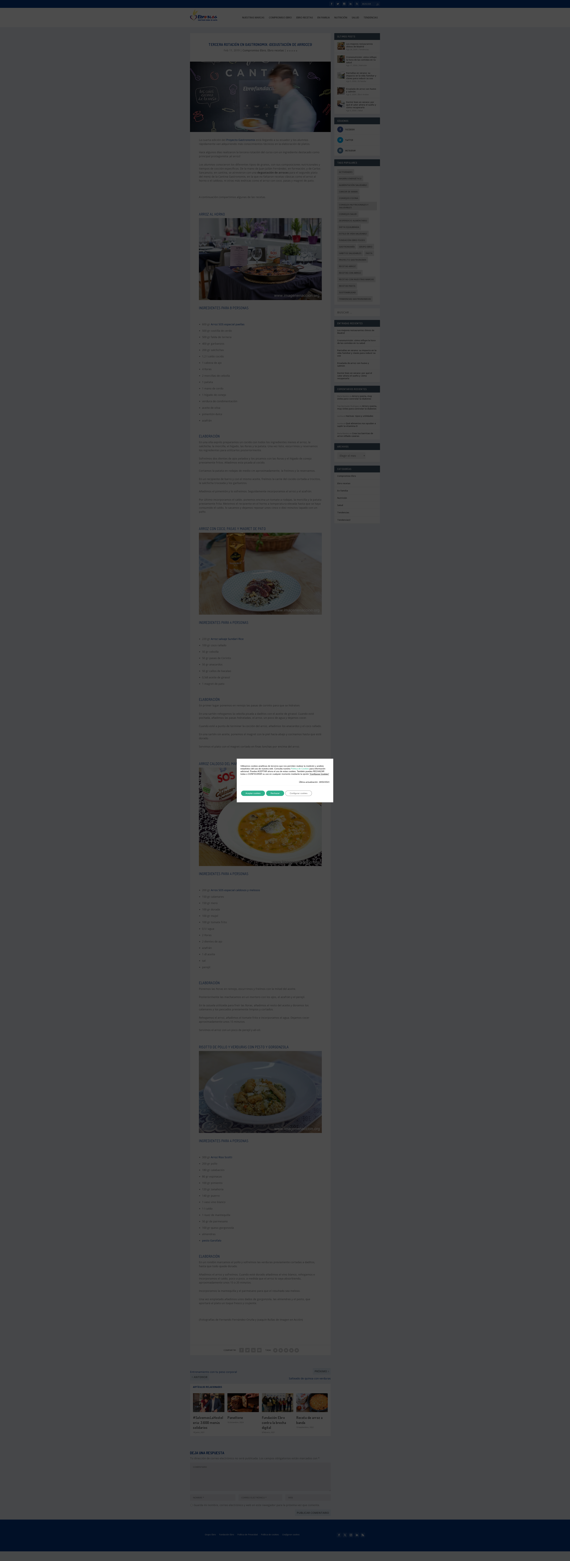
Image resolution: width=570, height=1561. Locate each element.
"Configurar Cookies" (319, 774)
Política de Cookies (300, 768)
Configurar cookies (298, 793)
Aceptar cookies (253, 793)
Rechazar (275, 793)
